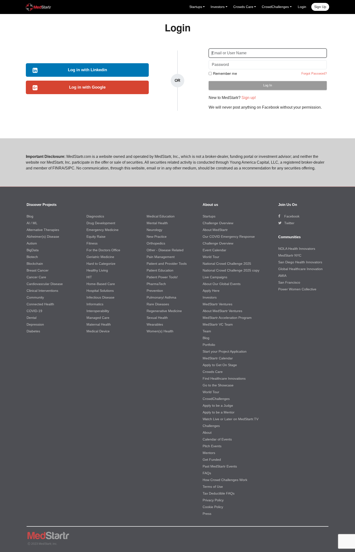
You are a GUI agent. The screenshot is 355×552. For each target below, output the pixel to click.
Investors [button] (218, 7)
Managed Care (97, 318)
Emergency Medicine (102, 230)
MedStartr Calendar (218, 358)
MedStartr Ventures (217, 304)
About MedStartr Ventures (222, 311)
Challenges (211, 426)
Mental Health (157, 223)
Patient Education (160, 270)
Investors (210, 297)
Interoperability (97, 311)
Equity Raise (96, 236)
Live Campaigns (215, 277)
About (207, 432)
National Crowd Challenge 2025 (227, 264)
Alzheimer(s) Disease (43, 236)
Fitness (92, 243)
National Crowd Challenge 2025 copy (231, 270)
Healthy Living (97, 270)
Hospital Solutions (100, 291)
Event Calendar (214, 250)
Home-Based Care (100, 284)
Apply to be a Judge (218, 405)
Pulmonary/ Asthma (161, 297)
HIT (89, 277)
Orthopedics (156, 243)
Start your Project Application (225, 351)
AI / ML (32, 223)
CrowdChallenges (216, 399)
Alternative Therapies (43, 230)
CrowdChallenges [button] (275, 7)
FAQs (207, 473)
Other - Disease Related (165, 250)
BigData (33, 250)
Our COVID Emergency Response (229, 236)
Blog (30, 216)
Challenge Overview (218, 223)
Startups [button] (195, 7)
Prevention (155, 291)
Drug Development (100, 223)
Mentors (209, 453)
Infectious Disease (100, 297)
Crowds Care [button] (243, 7)
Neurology (154, 230)
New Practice (157, 236)
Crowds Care (213, 372)
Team (207, 331)
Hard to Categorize (100, 264)
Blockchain (35, 264)
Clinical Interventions (42, 291)
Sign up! (248, 98)
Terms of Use (213, 487)
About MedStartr (215, 230)
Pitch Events (212, 446)
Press (207, 514)
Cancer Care (36, 277)
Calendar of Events (217, 439)
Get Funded (212, 459)
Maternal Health (98, 324)
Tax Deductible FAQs (218, 493)
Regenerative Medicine (164, 311)
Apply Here (211, 291)
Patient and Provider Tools (167, 264)
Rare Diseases (158, 304)
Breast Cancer (38, 270)
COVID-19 (34, 311)
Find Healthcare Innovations (224, 378)
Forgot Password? (314, 73)
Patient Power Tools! (162, 277)
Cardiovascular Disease (45, 284)
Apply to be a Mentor (218, 412)
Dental (31, 318)
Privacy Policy (213, 500)
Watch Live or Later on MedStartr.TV (230, 419)
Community (35, 297)
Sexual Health (157, 318)
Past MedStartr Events (220, 466)
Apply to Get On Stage (220, 365)
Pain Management (161, 257)
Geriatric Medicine (100, 257)
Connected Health (40, 304)
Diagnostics (95, 216)
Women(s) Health (160, 331)
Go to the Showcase (218, 385)
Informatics (94, 304)
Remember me (225, 73)
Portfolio (209, 345)
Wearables (155, 324)
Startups (209, 216)
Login (302, 7)
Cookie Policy (213, 507)
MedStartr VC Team (218, 324)
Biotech (32, 257)
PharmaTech (156, 284)
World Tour (211, 257)
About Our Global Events (222, 284)
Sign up (320, 7)
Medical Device (98, 331)
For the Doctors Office (103, 250)
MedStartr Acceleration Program (227, 318)
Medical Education (161, 216)
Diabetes (33, 331)
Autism (32, 243)
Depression (35, 324)
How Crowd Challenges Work (225, 480)
